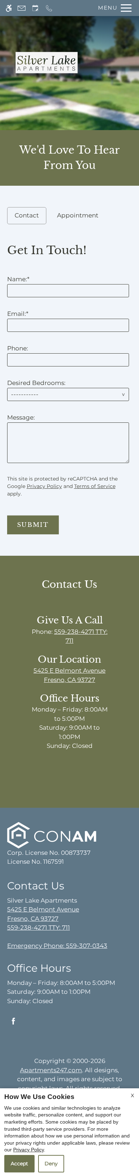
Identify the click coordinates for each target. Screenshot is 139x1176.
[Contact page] (21, 8)
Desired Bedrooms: (36, 382)
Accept (19, 1163)
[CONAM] (51, 834)
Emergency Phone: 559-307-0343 (57, 945)
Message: (21, 417)
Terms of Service (94, 486)
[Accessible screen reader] (8, 8)
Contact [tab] (27, 215)
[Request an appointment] (35, 8)
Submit (33, 525)
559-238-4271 (38, 927)
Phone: (17, 348)
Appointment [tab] (77, 215)
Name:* (18, 279)
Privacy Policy (44, 486)
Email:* (18, 313)
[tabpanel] (69, 386)
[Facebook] (13, 1024)
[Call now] (49, 8)
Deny (51, 1163)
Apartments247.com (51, 1070)
